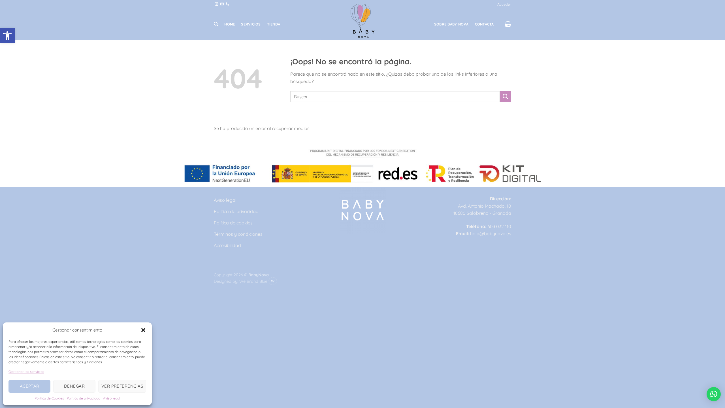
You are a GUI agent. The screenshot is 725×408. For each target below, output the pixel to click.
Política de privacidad (83, 398)
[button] (7, 35)
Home (229, 24)
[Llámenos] (227, 4)
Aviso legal (111, 398)
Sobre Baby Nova (451, 24)
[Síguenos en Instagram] (216, 4)
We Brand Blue (253, 281)
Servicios (251, 24)
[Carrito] (508, 24)
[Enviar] (505, 96)
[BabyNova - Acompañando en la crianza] (363, 21)
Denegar (74, 386)
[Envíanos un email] (222, 4)
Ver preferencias (122, 386)
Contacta (484, 24)
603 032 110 (499, 226)
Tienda (273, 24)
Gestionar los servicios (26, 371)
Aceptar (29, 386)
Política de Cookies (49, 398)
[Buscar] (216, 24)
